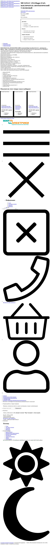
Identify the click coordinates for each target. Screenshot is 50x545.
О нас (9, 202)
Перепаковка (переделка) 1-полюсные (18, 107)
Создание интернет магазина (7, 542)
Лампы (7, 437)
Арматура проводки (10, 436)
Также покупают (7, 45)
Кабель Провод (9, 432)
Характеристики (6, 44)
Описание (5, 43)
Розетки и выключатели (11, 434)
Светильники (9, 439)
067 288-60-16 (12, 302)
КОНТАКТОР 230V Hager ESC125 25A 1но (7, 107)
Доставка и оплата (12, 204)
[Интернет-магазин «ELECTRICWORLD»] (16, 124)
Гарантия (10, 205)
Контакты (10, 206)
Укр (6, 207)
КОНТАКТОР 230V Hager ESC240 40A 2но (34, 107)
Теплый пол (8, 435)
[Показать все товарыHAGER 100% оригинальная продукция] (28, 11)
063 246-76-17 (6, 302)
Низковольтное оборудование (12, 433)
